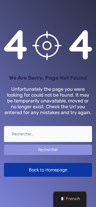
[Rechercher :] (48, 135)
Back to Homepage (48, 169)
